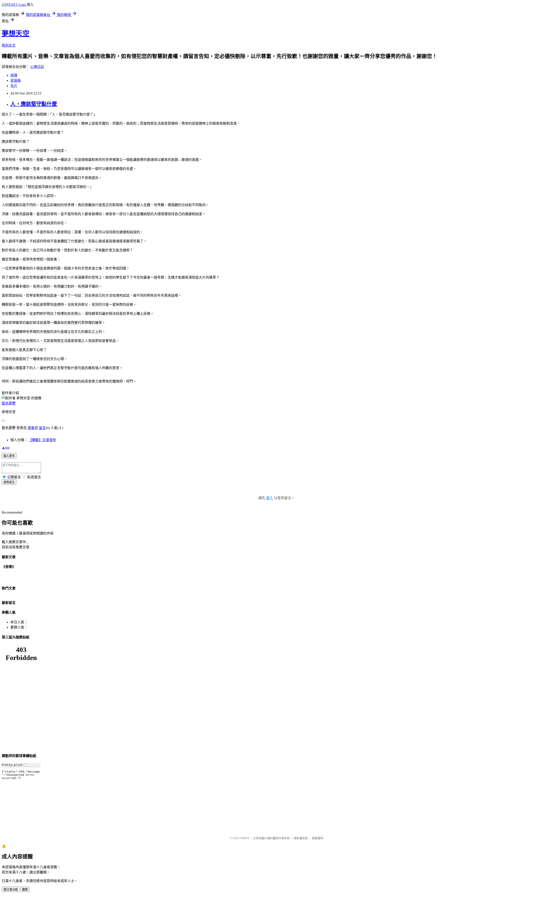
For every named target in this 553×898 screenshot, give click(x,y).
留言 (42, 428)
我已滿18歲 (10, 889)
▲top (6, 447)
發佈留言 (9, 482)
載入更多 (9, 456)
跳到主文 (9, 45)
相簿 (13, 75)
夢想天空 (15, 33)
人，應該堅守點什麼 (33, 104)
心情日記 (37, 67)
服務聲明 (317, 838)
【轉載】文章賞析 (42, 440)
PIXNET (244, 838)
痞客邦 (33, 428)
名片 (13, 86)
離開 (25, 889)
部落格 (15, 80)
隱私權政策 (301, 838)
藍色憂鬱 (9, 403)
